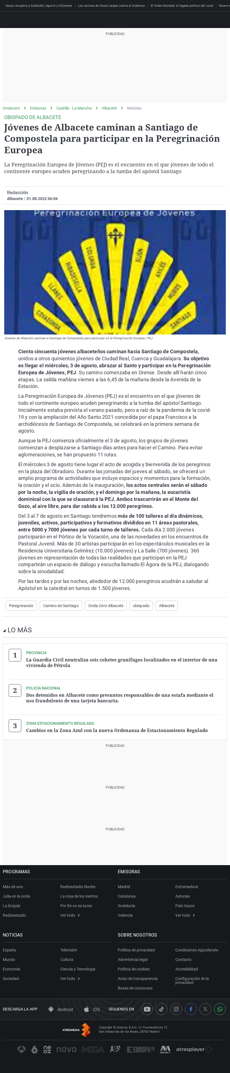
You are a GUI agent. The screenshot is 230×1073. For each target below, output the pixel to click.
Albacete (109, 108)
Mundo (9, 959)
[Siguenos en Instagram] (176, 1009)
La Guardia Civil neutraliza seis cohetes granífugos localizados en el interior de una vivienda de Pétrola (121, 662)
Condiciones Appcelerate (196, 950)
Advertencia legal (133, 959)
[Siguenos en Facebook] (191, 1009)
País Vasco (185, 906)
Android (64, 1009)
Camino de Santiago (61, 605)
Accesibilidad (186, 969)
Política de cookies (134, 969)
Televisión (68, 950)
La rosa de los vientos (79, 896)
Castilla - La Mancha (74, 108)
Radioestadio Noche (77, 886)
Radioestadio (14, 915)
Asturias (182, 896)
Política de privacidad (136, 950)
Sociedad (11, 978)
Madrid (124, 886)
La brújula (11, 906)
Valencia (125, 915)
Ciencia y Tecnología (77, 969)
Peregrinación (21, 605)
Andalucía (126, 906)
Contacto (183, 959)
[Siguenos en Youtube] (147, 1009)
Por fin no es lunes (76, 906)
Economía (11, 969)
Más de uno (13, 886)
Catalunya (127, 896)
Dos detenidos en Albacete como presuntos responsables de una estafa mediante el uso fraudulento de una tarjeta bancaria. (119, 698)
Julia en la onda (16, 896)
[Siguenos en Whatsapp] (220, 1009)
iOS (96, 1009)
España (9, 950)
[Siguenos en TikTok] (161, 1009)
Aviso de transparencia (138, 978)
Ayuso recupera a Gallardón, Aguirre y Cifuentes (39, 5)
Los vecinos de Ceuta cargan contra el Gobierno (111, 5)
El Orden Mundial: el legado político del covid (182, 5)
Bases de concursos (135, 988)
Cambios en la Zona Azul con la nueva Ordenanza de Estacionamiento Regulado (117, 730)
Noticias (134, 108)
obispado (141, 605)
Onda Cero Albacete (105, 605)
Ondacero (11, 108)
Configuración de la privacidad (192, 980)
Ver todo (67, 915)
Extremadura (186, 886)
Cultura (66, 959)
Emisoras (38, 108)
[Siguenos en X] (205, 1009)
